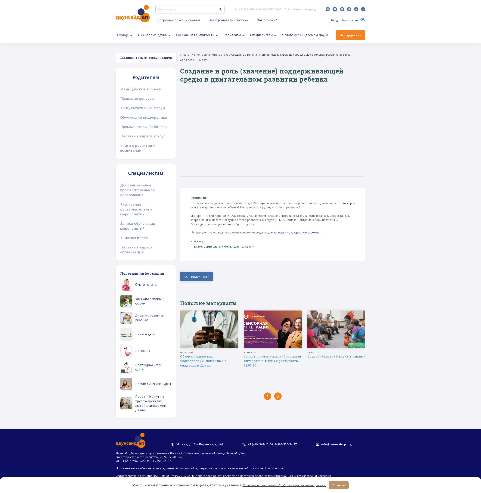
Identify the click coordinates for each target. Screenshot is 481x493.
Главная (185, 54)
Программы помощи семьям (177, 20)
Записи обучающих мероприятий (137, 226)
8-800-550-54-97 (271, 9)
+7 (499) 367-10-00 (249, 9)
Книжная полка (134, 238)
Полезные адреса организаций (136, 249)
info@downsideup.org (302, 9)
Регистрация (349, 20)
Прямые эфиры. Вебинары (143, 126)
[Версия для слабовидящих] (361, 20)
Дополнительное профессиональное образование (137, 190)
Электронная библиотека (228, 20)
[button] (267, 396)
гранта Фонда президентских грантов (293, 232)
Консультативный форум (142, 108)
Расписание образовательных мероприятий (136, 209)
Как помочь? (267, 20)
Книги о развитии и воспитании (138, 148)
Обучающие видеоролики (143, 117)
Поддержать (351, 35)
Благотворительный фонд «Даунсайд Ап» (224, 246)
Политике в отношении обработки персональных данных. (284, 485)
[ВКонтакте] (196, 276)
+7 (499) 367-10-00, (261, 444)
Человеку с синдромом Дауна (305, 35)
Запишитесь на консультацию (147, 58)
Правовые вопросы (137, 98)
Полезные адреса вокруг (142, 136)
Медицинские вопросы (141, 89)
